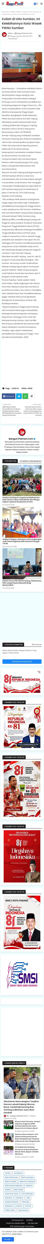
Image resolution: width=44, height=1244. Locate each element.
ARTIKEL (7, 1173)
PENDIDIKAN (9, 1206)
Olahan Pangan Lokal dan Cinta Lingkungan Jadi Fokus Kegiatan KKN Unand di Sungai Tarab (22, 541)
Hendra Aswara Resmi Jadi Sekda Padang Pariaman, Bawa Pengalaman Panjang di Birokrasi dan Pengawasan (27, 1137)
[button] (41, 3)
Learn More (17, 1234)
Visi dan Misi (33, 1223)
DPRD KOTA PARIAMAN (27, 1181)
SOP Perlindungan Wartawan (22, 1226)
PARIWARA (25, 1202)
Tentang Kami (17, 1220)
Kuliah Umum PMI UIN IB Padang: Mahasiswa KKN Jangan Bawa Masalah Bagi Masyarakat (21, 583)
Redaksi (29, 1220)
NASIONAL (8, 1198)
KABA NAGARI (18, 1190)
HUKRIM (7, 1190)
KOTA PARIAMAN (27, 1194)
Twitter (19, 396)
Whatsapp (25, 396)
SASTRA (28, 1206)
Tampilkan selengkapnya (31, 461)
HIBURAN (29, 1186)
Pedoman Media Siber (15, 1223)
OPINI (28, 1198)
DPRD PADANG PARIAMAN (13, 1186)
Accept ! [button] (7, 1239)
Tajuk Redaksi (23, 1210)
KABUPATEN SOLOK (11, 1194)
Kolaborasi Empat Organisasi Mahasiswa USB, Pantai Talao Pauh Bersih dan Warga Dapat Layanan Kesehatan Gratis (20, 500)
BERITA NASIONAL (27, 1177)
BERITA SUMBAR (10, 1181)
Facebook (10, 396)
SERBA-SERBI (15, 12)
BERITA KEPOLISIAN (11, 1177)
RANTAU (19, 1206)
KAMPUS (15, 388)
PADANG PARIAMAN (11, 1202)
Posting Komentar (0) (22, 661)
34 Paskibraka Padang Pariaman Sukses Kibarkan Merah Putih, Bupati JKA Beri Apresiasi (27, 1150)
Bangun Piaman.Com (21, 438)
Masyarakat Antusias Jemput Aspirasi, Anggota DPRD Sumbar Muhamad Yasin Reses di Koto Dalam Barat (27, 1125)
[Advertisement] (22, 617)
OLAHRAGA (19, 1198)
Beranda (5, 12)
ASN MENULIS (18, 1173)
